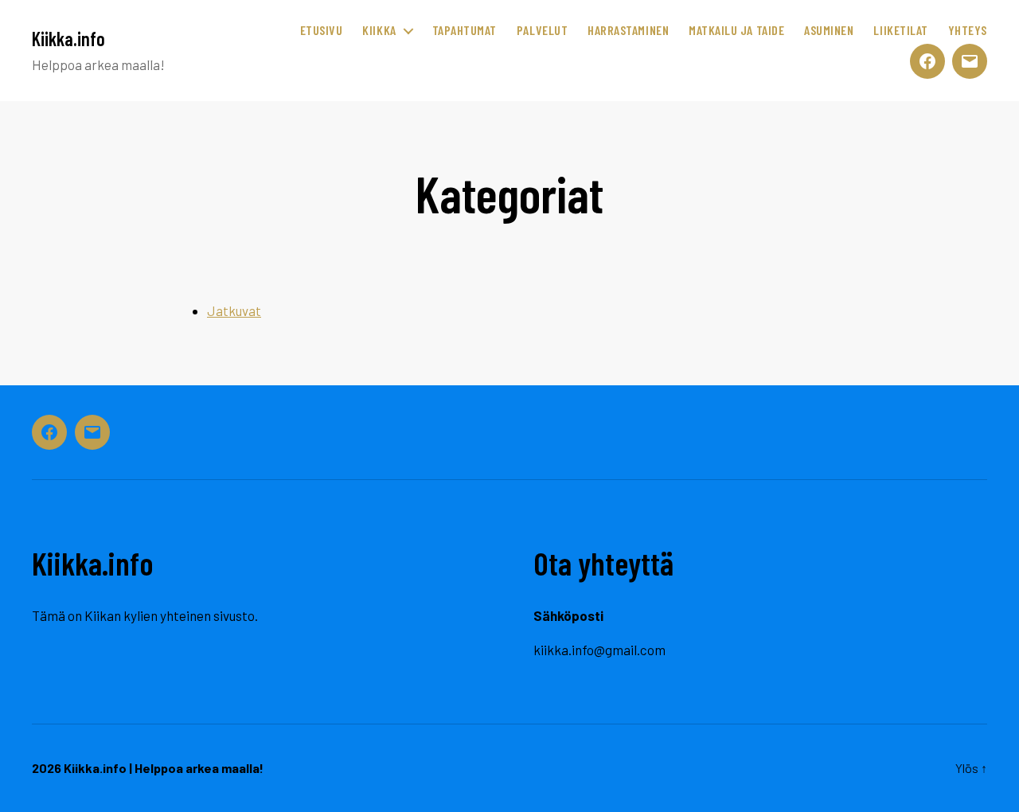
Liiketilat (900, 29)
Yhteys (967, 29)
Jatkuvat (234, 310)
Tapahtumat (464, 29)
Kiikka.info (68, 39)
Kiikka (379, 29)
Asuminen (828, 29)
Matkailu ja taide (736, 29)
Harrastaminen (628, 29)
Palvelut (542, 29)
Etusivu (321, 29)
